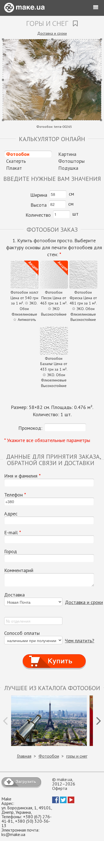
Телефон (15, 495)
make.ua (64, 779)
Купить (54, 656)
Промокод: (30, 428)
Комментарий (18, 570)
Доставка (14, 595)
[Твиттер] (63, 801)
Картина (67, 154)
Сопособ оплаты (22, 633)
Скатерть (16, 161)
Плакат (14, 168)
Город (10, 551)
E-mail (12, 532)
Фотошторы (71, 161)
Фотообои (17, 154)
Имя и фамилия (22, 476)
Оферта (59, 788)
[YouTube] (71, 801)
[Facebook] (55, 801)
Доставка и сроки (52, 33)
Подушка (68, 168)
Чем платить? (79, 640)
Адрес (10, 513)
